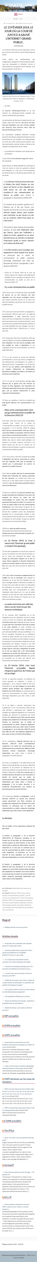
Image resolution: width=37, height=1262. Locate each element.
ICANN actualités (12, 1120)
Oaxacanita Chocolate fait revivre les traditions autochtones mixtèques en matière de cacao (18, 1044)
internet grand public (9, 905)
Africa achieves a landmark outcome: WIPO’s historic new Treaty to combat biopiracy (15, 1206)
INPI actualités (11, 1016)
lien (13, 907)
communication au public (15, 895)
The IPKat (9, 1130)
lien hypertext (19, 907)
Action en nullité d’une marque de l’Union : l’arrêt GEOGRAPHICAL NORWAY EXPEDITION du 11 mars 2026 (17, 952)
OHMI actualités (12, 1025)
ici (21, 69)
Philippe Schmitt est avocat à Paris (16, 927)
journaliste (20, 905)
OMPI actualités (12, 1035)
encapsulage (19, 900)
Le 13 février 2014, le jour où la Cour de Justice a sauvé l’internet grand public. (18, 35)
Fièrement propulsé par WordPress (13, 1255)
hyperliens (23, 902)
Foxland (21, 1258)
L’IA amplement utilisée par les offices (17, 996)
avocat (4, 895)
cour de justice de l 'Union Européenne (20, 898)
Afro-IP (8, 1197)
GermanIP (9, 1165)
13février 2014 (15, 893)
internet (29, 902)
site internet (9, 910)
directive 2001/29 (8, 900)
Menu (20, 14)
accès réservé (25, 893)
